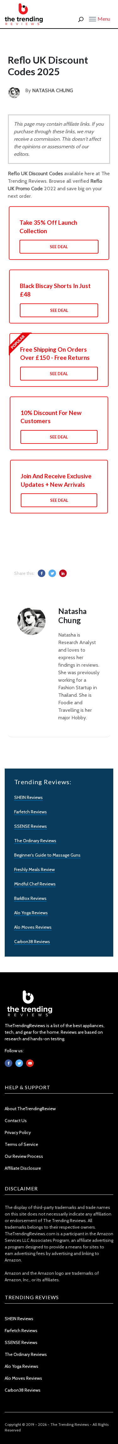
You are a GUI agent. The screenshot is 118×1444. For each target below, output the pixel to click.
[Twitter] (19, 1063)
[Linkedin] (30, 1063)
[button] (99, 18)
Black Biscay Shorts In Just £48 (55, 290)
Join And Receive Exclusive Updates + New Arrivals (56, 480)
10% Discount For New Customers (50, 417)
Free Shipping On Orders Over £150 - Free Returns (55, 353)
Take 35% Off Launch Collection (48, 226)
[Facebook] (8, 1063)
